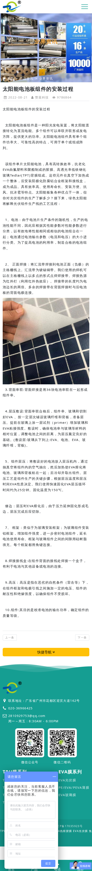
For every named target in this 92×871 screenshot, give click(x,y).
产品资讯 (26, 78)
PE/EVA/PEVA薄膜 (74, 787)
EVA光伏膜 (67, 780)
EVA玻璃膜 (67, 795)
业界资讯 (46, 78)
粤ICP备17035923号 (68, 826)
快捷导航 (44, 652)
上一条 (9, 637)
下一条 (82, 637)
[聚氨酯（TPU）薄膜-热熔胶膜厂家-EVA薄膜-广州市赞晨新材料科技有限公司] (12, 7)
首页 (10, 78)
